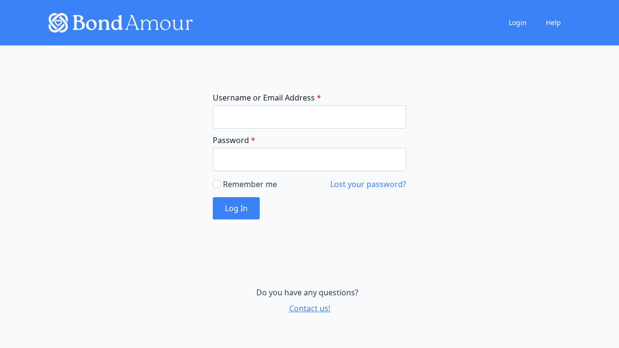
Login (518, 22)
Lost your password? (368, 184)
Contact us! (309, 308)
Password (234, 140)
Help (553, 22)
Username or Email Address (267, 98)
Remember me (250, 184)
